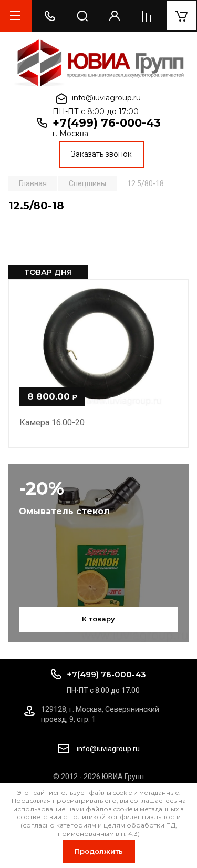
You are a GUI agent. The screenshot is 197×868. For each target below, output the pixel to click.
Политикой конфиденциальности (124, 817)
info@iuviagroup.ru (106, 98)
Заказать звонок (101, 154)
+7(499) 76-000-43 (107, 122)
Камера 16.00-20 (52, 422)
